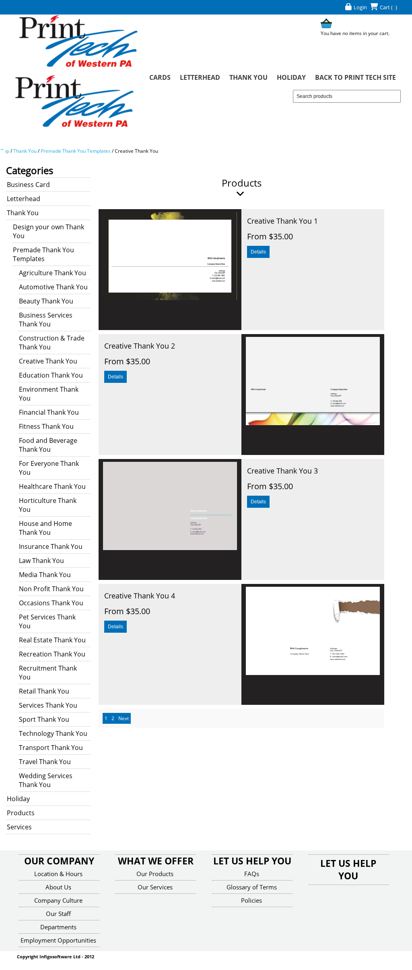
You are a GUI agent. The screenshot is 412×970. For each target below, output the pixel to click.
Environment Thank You (48, 394)
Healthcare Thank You (52, 486)
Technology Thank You (53, 733)
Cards (160, 77)
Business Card (28, 184)
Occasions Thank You (51, 602)
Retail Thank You (44, 691)
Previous (134, 269)
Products (21, 812)
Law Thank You (41, 560)
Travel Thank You (45, 761)
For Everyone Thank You (49, 468)
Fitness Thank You (46, 426)
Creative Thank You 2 (139, 346)
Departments (58, 927)
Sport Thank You (44, 719)
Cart (385, 7)
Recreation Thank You (52, 654)
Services (19, 827)
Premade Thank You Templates (76, 150)
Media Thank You (45, 574)
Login (360, 7)
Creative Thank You (136, 150)
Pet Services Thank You (47, 621)
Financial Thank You (49, 412)
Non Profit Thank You (51, 588)
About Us (58, 887)
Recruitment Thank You (48, 672)
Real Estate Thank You (52, 640)
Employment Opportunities (58, 940)
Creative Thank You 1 (282, 221)
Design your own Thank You (48, 231)
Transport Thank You (51, 747)
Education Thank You (51, 375)
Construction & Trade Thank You (51, 342)
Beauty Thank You (46, 301)
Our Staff (58, 914)
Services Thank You (48, 705)
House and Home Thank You (45, 528)
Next (206, 269)
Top (5, 150)
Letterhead (200, 77)
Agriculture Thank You (52, 272)
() (394, 7)
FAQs (251, 874)
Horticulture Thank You (47, 505)
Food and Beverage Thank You (48, 445)
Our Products (154, 874)
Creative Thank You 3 (282, 471)
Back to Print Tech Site (355, 77)
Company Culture (58, 900)
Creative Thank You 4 (139, 595)
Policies (251, 900)
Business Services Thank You (45, 319)
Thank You (248, 77)
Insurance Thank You (50, 546)
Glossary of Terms (252, 887)
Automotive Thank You (53, 286)
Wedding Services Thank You (45, 780)
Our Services (155, 887)
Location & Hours (58, 874)
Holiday (291, 77)
